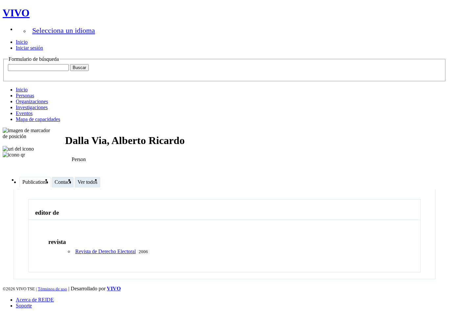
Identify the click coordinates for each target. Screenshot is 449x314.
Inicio (22, 42)
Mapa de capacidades (38, 119)
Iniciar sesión (29, 48)
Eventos (24, 113)
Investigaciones (32, 107)
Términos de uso (52, 288)
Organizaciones (32, 101)
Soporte (24, 305)
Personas (25, 95)
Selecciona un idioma (63, 30)
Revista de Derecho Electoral (105, 251)
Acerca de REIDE (35, 299)
